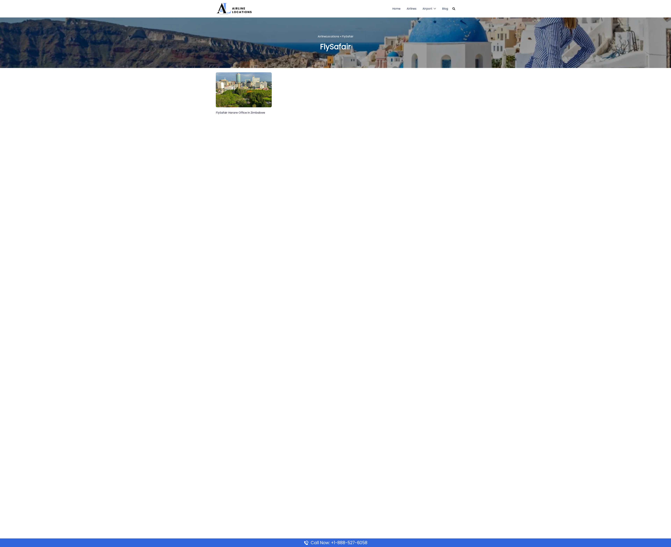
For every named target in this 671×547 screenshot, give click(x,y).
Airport (427, 9)
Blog (445, 9)
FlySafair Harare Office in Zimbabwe (240, 113)
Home (396, 9)
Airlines (411, 9)
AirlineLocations (328, 36)
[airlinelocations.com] (234, 8)
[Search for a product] (453, 8)
